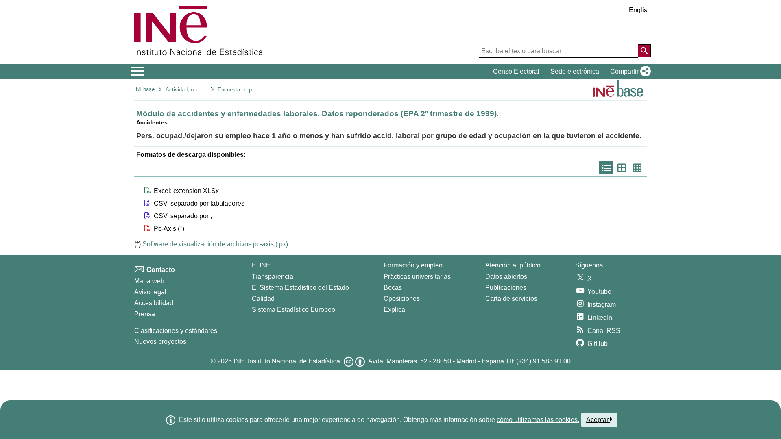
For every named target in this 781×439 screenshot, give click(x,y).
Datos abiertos (506, 276)
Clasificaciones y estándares (175, 330)
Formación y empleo (413, 265)
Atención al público (513, 265)
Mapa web (149, 281)
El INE (261, 265)
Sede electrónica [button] (574, 71)
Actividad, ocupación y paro (198, 90)
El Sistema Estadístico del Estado (300, 287)
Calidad (263, 298)
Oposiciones (402, 298)
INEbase (144, 89)
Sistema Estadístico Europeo (293, 309)
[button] (629, 71)
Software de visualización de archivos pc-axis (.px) (215, 244)
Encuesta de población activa (252, 90)
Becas (393, 287)
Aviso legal (150, 292)
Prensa (144, 314)
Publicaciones (505, 287)
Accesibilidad (153, 303)
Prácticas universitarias (417, 276)
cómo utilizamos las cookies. (538, 419)
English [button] (640, 10)
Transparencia (272, 276)
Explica (394, 309)
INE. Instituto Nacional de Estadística (286, 361)
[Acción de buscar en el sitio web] (644, 50)
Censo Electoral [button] (516, 71)
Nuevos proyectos (160, 341)
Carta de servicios (511, 298)
